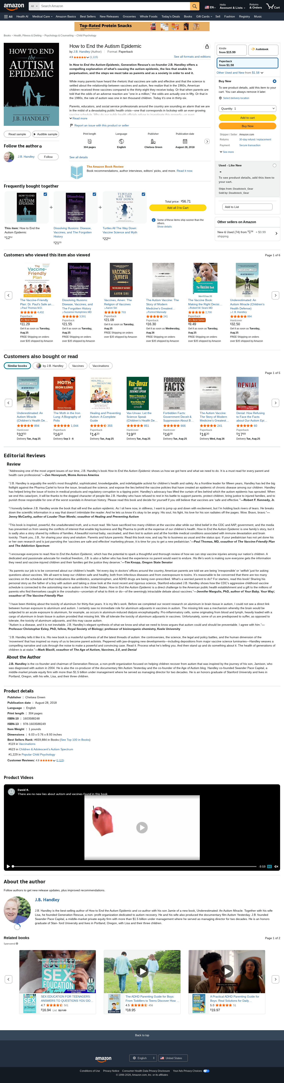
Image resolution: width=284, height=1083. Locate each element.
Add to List (232, 207)
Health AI (22, 16)
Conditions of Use (90, 1070)
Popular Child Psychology (38, 754)
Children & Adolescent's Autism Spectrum (46, 749)
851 (146, 425)
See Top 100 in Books (75, 739)
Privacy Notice (111, 1070)
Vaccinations (27, 743)
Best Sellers (88, 16)
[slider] (135, 866)
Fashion (229, 16)
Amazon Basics (66, 16)
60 (255, 425)
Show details (164, 226)
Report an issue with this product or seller (101, 125)
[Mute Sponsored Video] (90, 988)
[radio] (232, 50)
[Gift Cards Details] (211, 16)
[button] (8, 16)
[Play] (7, 866)
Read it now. (185, 170)
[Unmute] (276, 866)
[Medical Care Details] (52, 16)
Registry (244, 16)
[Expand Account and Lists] (244, 8)
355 (109, 425)
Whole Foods (148, 16)
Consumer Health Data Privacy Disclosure (146, 1070)
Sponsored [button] (9, 943)
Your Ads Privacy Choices (187, 1070)
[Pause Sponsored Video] (90, 981)
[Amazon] (14, 6)
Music (258, 16)
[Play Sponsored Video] (142, 972)
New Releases (109, 16)
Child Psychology (86, 35)
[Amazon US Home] (103, 1060)
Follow (48, 156)
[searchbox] (115, 6)
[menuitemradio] (269, 866)
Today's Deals (171, 16)
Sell (217, 16)
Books (188, 16)
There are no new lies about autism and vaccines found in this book (62, 794)
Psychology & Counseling (59, 35)
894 (36, 425)
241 (219, 425)
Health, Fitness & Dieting (28, 35)
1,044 (74, 425)
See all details (78, 157)
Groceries (129, 16)
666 (183, 425)
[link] (75, 207)
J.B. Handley (81, 51)
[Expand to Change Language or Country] (215, 7)
